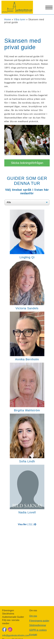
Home (7, 19)
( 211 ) (26, 524)
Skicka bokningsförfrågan (27, 162)
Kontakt (33, 634)
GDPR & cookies (38, 630)
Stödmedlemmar (37, 625)
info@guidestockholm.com (13, 635)
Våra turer (19, 19)
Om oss (33, 616)
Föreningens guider (39, 620)
